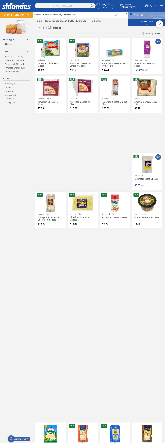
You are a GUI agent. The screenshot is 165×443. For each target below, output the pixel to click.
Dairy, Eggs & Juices (55, 20)
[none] (50, 56)
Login (161, 6)
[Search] (92, 5)
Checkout (157, 16)
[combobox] (65, 5)
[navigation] (16, 15)
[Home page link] (16, 6)
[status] (133, 15)
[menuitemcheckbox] (16, 44)
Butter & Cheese (77, 20)
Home (38, 20)
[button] (131, 6)
